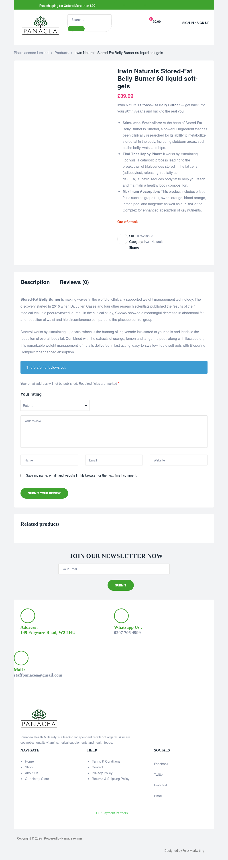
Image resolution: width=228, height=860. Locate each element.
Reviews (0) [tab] (74, 282)
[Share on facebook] (142, 247)
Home (29, 761)
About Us (32, 772)
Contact (97, 767)
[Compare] (122, 239)
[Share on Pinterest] (165, 247)
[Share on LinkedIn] (151, 247)
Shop (29, 767)
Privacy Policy (102, 772)
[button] (172, 20)
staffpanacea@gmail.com (38, 675)
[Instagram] (140, 5)
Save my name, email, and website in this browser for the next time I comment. (81, 475)
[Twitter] (129, 5)
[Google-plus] (150, 5)
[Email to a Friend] (170, 247)
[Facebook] (119, 5)
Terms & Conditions (106, 761)
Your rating (31, 394)
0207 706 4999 (127, 632)
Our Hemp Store (37, 778)
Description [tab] (35, 282)
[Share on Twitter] (146, 247)
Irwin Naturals (153, 241)
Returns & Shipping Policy (111, 778)
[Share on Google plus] (160, 247)
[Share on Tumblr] (156, 247)
